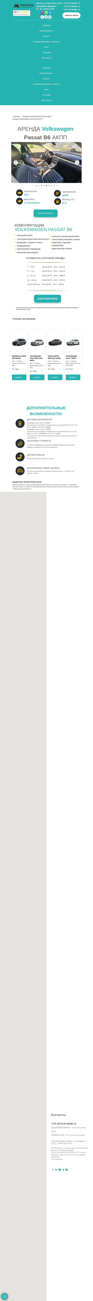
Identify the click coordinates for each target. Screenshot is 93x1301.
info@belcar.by (57, 1134)
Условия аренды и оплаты (46, 41)
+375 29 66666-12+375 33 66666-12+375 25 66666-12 (72, 6)
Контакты (46, 57)
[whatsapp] (66, 1169)
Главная (46, 25)
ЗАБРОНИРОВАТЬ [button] (45, 213)
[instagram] (59, 1169)
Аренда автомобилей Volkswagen (37, 116)
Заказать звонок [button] (71, 15)
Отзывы (47, 52)
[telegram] (63, 1169)
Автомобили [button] (45, 30)
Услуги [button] (46, 36)
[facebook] (52, 1169)
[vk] (56, 1169)
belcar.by (60, 1148)
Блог (46, 47)
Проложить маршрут (46, 6)
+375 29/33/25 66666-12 (63, 1123)
